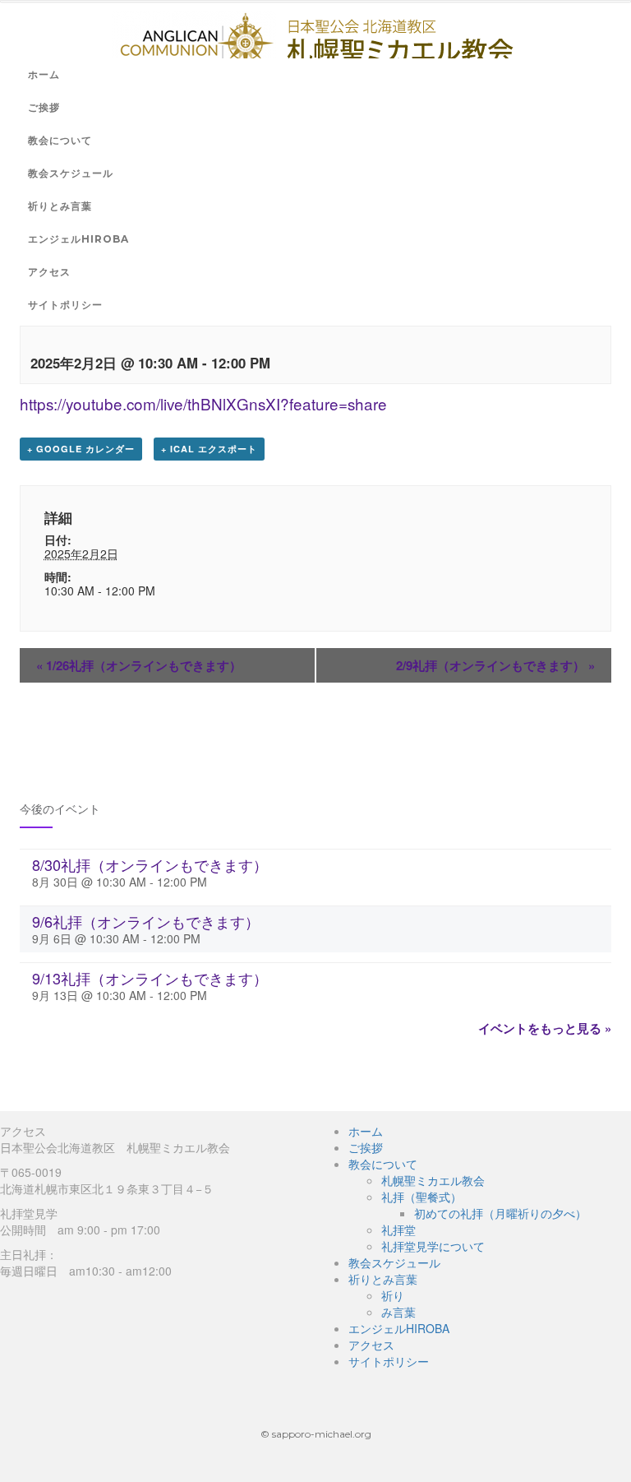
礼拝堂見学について (433, 1246)
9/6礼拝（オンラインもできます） (146, 921)
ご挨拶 (44, 107)
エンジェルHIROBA (78, 239)
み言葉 (398, 1312)
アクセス (49, 272)
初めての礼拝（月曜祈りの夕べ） (500, 1213)
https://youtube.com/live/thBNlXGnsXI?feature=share (203, 403)
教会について (60, 140)
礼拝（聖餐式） (421, 1196)
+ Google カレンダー (81, 448)
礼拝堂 (398, 1229)
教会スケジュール (70, 173)
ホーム (44, 74)
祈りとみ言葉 (60, 206)
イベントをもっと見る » (544, 1028)
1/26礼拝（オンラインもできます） (139, 665)
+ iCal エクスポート (209, 448)
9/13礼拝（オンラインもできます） (150, 978)
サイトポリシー (65, 305)
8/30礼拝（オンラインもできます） (150, 864)
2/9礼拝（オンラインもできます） (495, 665)
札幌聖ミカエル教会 (433, 1180)
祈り (392, 1295)
